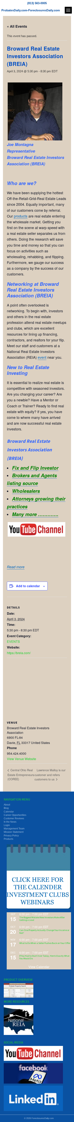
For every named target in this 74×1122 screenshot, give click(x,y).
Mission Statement (13, 832)
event (42, 357)
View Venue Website (21, 758)
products (20, 216)
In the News (10, 821)
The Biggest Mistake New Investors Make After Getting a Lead (42, 918)
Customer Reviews (14, 818)
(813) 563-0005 (37, 3)
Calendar (9, 811)
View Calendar (38, 966)
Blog (6, 808)
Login (7, 825)
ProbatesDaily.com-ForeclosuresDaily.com (30, 10)
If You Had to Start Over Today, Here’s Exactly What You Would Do (44, 957)
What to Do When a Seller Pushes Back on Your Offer (44, 943)
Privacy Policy (11, 835)
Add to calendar (28, 586)
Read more (15, 566)
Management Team (14, 828)
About (7, 804)
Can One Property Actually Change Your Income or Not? (44, 931)
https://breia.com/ (19, 653)
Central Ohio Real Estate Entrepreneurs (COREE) (20, 774)
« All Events (17, 26)
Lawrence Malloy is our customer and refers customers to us (50, 774)
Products (8, 839)
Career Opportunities (15, 815)
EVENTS (13, 641)
